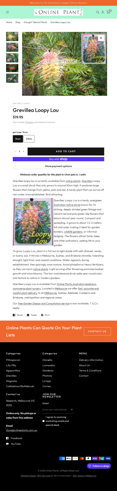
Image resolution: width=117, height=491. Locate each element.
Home (9, 22)
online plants (73, 181)
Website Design (28, 475)
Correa (47, 386)
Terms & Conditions (90, 370)
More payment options (58, 166)
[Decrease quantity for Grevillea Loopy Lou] (15, 151)
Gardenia (48, 370)
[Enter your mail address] (71, 410)
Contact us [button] (97, 331)
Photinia (47, 375)
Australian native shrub (67, 204)
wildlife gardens (73, 231)
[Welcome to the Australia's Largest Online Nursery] (58, 3)
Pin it (47, 315)
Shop (17, 22)
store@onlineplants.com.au (21, 430)
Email (46, 403)
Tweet (34, 315)
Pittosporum (13, 359)
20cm (29, 138)
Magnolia (11, 381)
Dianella (47, 359)
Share (20, 315)
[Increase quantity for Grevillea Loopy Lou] (23, 151)
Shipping (29, 122)
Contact (83, 375)
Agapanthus (13, 370)
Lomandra (49, 365)
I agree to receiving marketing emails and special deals (57, 421)
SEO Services (43, 475)
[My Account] (102, 12)
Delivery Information (91, 359)
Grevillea (87, 181)
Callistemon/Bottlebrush (20, 386)
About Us (84, 365)
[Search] (97, 12)
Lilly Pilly (11, 365)
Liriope (47, 381)
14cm (18, 138)
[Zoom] (101, 38)
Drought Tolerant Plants (35, 22)
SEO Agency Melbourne (84, 475)
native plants (40, 269)
